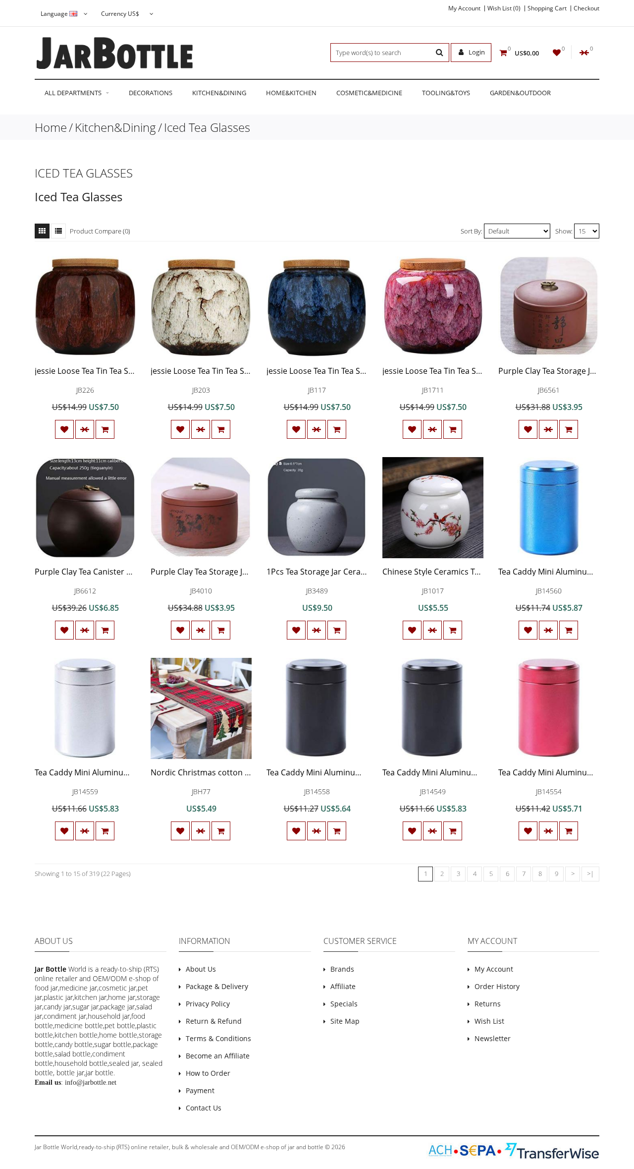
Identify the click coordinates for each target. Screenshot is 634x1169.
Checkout (586, 8)
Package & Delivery (217, 986)
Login (476, 52)
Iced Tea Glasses (207, 127)
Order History (497, 986)
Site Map (345, 1021)
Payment (200, 1090)
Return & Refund (214, 1021)
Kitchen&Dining (219, 92)
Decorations (150, 92)
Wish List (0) (504, 8)
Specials (344, 1003)
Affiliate (343, 986)
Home (51, 127)
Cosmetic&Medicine (369, 92)
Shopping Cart (547, 8)
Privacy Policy (208, 1003)
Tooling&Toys (446, 92)
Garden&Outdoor (520, 92)
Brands (342, 969)
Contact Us (203, 1107)
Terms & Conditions (218, 1038)
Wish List (489, 1021)
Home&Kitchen (291, 92)
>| (590, 873)
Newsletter (493, 1038)
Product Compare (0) (100, 231)
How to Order (208, 1073)
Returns (488, 1003)
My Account (464, 8)
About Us (201, 969)
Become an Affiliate (218, 1055)
